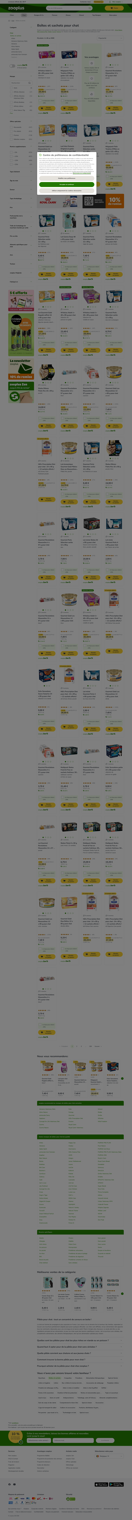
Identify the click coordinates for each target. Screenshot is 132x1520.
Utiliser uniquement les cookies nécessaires (66, 191)
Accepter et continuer (67, 184)
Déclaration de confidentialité (82, 173)
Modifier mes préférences (66, 178)
